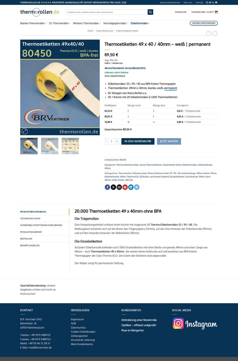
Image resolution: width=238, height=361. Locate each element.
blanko (121, 180)
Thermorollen (125, 173)
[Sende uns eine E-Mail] (210, 2)
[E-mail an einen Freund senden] (119, 187)
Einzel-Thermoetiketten (151, 164)
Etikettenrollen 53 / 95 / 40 (167, 173)
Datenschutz (78, 327)
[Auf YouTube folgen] (216, 2)
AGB (73, 323)
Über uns (188, 2)
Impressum (77, 319)
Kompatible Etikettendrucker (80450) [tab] (41, 225)
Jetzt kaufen (169, 141)
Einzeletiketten (177, 176)
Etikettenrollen (139, 23)
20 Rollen (144, 176)
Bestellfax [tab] (26, 238)
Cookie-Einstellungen (83, 331)
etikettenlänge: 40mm (192, 173)
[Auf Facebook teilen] (107, 187)
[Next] (94, 87)
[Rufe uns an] (213, 2)
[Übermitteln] (150, 12)
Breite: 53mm (210, 173)
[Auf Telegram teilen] (136, 187)
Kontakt (200, 2)
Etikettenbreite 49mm (127, 31)
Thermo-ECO (133, 176)
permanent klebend (159, 176)
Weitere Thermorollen (86, 23)
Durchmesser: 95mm (195, 176)
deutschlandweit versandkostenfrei (125, 68)
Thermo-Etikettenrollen (127, 164)
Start (90, 31)
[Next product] (208, 33)
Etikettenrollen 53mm (143, 173)
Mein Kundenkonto (82, 344)
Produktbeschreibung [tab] (33, 211)
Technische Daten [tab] (30, 218)
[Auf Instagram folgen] (207, 2)
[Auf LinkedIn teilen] (131, 187)
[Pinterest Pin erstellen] (125, 187)
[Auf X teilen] (113, 187)
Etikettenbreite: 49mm (115, 176)
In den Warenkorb (138, 141)
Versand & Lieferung (83, 340)
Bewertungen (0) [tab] (30, 245)
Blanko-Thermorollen (32, 23)
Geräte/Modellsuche (170, 2)
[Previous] (26, 87)
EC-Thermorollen (59, 23)
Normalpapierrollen (114, 23)
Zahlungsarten (79, 335)
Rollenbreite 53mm (172, 164)
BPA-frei (129, 180)
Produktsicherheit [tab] (31, 232)
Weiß (114, 180)
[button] (205, 12)
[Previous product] (214, 33)
